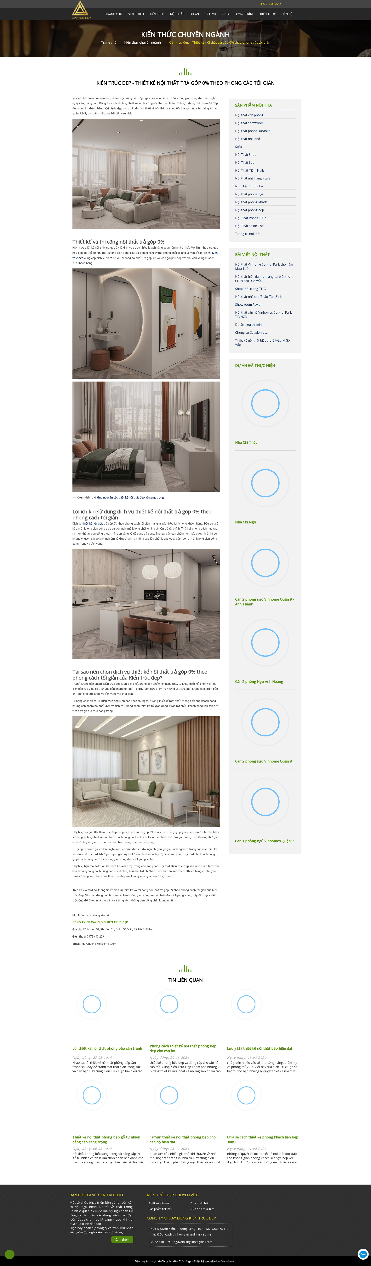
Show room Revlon (248, 304)
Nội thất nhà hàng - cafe (253, 178)
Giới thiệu (136, 14)
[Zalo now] (363, 1262)
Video (226, 14)
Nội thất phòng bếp (249, 210)
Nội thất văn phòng (249, 115)
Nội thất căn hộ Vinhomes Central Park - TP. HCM (264, 314)
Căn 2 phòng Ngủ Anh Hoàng (259, 681)
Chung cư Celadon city (251, 332)
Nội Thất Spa (244, 162)
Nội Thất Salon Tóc (249, 226)
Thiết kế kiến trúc (159, 1203)
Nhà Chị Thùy (246, 442)
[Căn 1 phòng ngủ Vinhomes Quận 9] (265, 802)
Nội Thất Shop (245, 154)
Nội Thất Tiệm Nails (249, 170)
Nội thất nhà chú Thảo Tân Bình (258, 296)
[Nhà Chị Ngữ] (265, 483)
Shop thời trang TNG (250, 289)
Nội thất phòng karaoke (252, 131)
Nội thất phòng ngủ (249, 194)
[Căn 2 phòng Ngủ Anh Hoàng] (265, 643)
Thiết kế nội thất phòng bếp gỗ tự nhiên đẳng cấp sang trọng (106, 1139)
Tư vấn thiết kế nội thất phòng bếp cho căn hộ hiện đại (183, 1139)
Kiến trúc (156, 14)
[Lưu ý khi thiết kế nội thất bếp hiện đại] (246, 1005)
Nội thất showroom (249, 123)
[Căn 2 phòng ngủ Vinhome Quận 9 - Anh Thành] (265, 563)
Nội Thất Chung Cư (249, 186)
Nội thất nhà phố (247, 139)
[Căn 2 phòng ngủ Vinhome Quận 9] (265, 722)
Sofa (238, 147)
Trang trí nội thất (247, 234)
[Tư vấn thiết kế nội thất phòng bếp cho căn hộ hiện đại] (169, 1096)
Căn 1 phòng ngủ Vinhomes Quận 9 (264, 841)
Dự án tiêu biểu (199, 1203)
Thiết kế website (205, 1261)
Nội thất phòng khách (251, 202)
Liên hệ (286, 14)
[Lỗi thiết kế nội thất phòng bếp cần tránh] (91, 1005)
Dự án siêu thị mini (248, 324)
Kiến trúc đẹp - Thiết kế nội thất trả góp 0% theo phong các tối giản (219, 42)
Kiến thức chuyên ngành (185, 34)
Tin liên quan (185, 980)
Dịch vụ (210, 14)
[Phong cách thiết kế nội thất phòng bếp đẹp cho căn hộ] (169, 1005)
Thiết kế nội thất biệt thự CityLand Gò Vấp (262, 342)
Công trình (245, 14)
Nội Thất (177, 14)
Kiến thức (268, 14)
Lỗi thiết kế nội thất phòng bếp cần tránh (107, 1048)
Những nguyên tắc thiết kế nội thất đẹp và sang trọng (129, 497)
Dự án (194, 14)
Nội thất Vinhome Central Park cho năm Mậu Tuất (264, 266)
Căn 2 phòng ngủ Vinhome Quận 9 (263, 761)
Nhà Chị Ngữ (245, 522)
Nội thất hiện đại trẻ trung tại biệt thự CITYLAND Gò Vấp (262, 278)
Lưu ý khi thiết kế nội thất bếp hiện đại (259, 1048)
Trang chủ (113, 14)
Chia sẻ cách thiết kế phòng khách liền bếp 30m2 (262, 1139)
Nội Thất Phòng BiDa (250, 218)
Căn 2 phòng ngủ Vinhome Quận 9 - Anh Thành (264, 601)
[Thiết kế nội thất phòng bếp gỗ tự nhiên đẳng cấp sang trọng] (91, 1096)
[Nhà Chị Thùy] (265, 404)
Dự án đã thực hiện (202, 1209)
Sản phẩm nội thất (160, 1209)
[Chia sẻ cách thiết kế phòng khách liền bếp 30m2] (246, 1096)
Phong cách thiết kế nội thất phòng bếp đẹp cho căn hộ (183, 1048)
